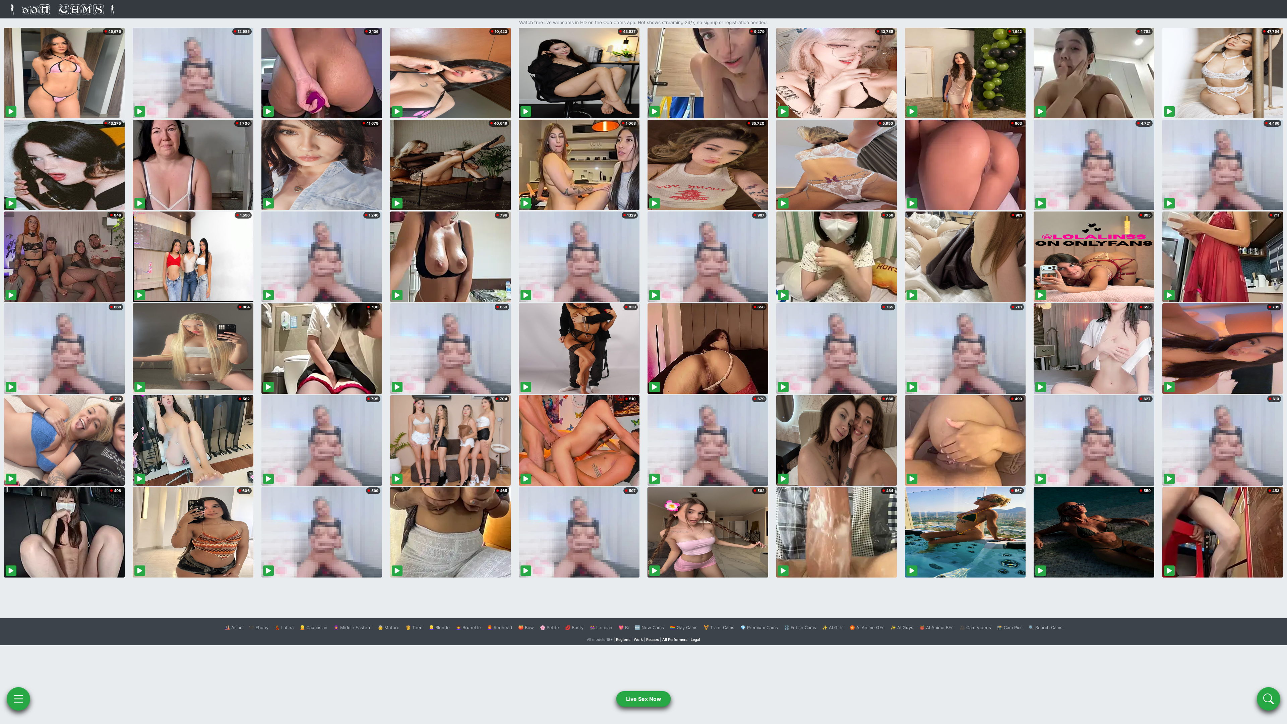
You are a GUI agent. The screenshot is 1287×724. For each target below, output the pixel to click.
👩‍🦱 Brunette (468, 627)
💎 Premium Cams (759, 627)
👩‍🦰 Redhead (499, 627)
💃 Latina (284, 627)
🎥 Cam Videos (975, 627)
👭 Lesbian (601, 627)
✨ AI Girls (833, 627)
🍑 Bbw (526, 627)
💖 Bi (623, 627)
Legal (695, 639)
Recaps (652, 639)
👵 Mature (389, 627)
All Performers (674, 639)
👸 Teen (414, 627)
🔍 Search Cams (1045, 627)
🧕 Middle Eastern (352, 627)
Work (638, 639)
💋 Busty (574, 627)
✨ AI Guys (902, 627)
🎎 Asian (234, 627)
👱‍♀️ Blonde (439, 627)
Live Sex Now (643, 699)
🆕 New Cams (649, 627)
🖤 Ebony (258, 627)
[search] (1268, 699)
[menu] (18, 699)
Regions (623, 639)
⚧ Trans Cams (718, 627)
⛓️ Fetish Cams (800, 627)
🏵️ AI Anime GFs (867, 627)
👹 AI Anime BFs (936, 627)
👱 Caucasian (313, 627)
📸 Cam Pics (1010, 627)
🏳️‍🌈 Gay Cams (683, 627)
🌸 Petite (549, 627)
